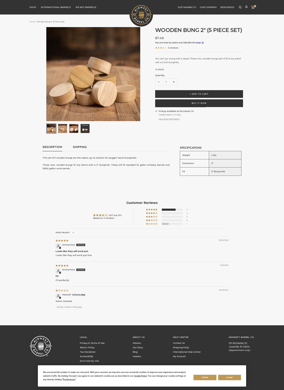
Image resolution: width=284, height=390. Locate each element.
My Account (179, 356)
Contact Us (179, 343)
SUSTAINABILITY (187, 7)
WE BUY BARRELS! (86, 7)
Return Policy (87, 347)
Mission (137, 343)
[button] (152, 210)
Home (32, 22)
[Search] (240, 7)
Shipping (80, 147)
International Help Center (187, 352)
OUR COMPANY (208, 7)
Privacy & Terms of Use (92, 343)
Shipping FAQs (181, 347)
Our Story (138, 347)
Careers (137, 356)
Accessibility (86, 356)
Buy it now (199, 103)
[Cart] (252, 7)
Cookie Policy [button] (140, 376)
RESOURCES (227, 7)
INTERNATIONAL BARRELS (56, 7)
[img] (62, 240)
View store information (169, 119)
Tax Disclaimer (88, 352)
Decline (205, 377)
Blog (135, 352)
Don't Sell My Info (89, 361)
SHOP (33, 7)
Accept (229, 377)
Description (52, 147)
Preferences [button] (69, 379)
